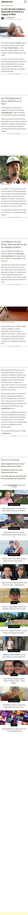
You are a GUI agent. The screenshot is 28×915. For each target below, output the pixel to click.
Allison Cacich (11, 17)
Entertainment (9, 5)
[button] (26, 2)
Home (2, 5)
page (6, 112)
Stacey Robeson (13, 48)
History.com (7, 433)
